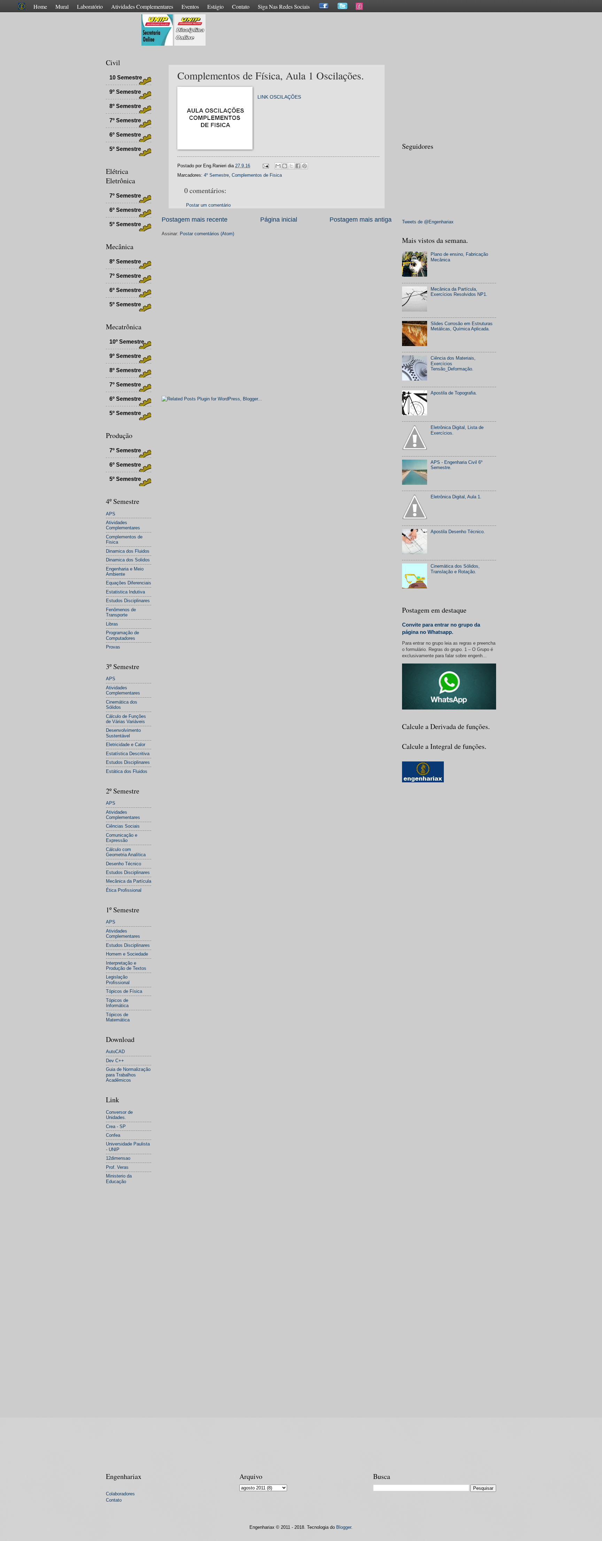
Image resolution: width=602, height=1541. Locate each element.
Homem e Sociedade (127, 954)
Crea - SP (116, 1126)
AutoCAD (115, 1051)
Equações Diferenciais (128, 582)
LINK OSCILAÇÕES (279, 97)
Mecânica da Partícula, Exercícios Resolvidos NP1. (459, 291)
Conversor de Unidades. (119, 1115)
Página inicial (278, 219)
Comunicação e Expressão (121, 838)
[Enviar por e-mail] (278, 165)
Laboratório (90, 6)
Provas (113, 647)
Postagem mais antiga (361, 219)
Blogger (343, 1527)
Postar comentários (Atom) (207, 233)
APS (110, 513)
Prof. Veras (117, 1167)
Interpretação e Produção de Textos (126, 965)
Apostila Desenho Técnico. (458, 531)
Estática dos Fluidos (126, 771)
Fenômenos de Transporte (121, 612)
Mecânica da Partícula (128, 881)
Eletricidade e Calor (125, 744)
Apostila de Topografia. (454, 393)
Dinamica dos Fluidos (127, 551)
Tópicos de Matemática (118, 1017)
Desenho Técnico (123, 863)
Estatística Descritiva (127, 753)
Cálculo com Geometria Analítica (126, 852)
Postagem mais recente (194, 219)
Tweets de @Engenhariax (428, 221)
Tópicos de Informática (117, 1003)
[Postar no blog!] (284, 165)
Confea (113, 1135)
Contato (240, 6)
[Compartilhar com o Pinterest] (304, 165)
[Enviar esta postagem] (265, 165)
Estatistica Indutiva (125, 592)
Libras (112, 624)
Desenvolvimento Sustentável (123, 733)
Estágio (215, 6)
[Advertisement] (334, 30)
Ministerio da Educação (119, 1178)
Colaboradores (120, 1493)
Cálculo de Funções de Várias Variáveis (126, 719)
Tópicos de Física (124, 991)
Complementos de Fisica (257, 175)
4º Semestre (216, 175)
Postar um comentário (208, 205)
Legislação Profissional (118, 979)
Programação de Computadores (122, 635)
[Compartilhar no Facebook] (297, 165)
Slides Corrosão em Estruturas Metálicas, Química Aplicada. (462, 326)
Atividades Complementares (142, 6)
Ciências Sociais (123, 826)
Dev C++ (115, 1060)
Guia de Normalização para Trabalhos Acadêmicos (128, 1075)
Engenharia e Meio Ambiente (125, 571)
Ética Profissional (123, 890)
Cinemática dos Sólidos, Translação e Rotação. (455, 569)
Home (40, 6)
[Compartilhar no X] (291, 165)
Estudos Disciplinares (128, 600)
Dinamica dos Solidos (128, 559)
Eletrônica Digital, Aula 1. (456, 496)
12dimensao (118, 1158)
